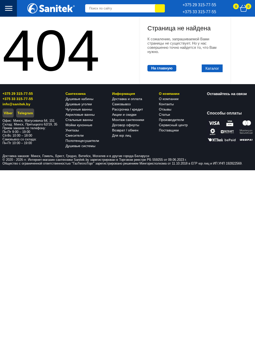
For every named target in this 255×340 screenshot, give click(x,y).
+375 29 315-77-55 (17, 94)
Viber (8, 113)
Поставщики (169, 130)
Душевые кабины (79, 99)
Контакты (166, 104)
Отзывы (165, 109)
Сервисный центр (173, 125)
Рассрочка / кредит (127, 109)
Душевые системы (80, 146)
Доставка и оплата (127, 99)
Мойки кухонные (78, 125)
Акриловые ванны (80, 114)
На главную (162, 68)
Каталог (212, 68)
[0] (244, 8)
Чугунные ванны (78, 109)
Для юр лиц (121, 135)
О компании (169, 99)
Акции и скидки (124, 114)
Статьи (164, 114)
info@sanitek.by (16, 104)
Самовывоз (121, 104)
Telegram (25, 113)
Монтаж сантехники (128, 120)
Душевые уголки (78, 104)
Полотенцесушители (82, 141)
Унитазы (72, 130)
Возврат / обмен (125, 130)
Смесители (74, 135)
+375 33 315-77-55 (17, 99)
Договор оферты (125, 125)
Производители (171, 120)
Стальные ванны (79, 120)
